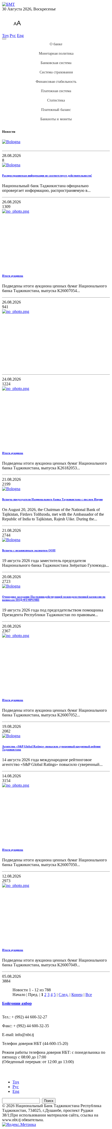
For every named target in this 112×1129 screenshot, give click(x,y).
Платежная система (56, 91)
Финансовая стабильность (56, 82)
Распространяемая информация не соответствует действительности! (47, 175)
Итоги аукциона (12, 275)
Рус (13, 35)
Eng (20, 35)
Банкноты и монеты (56, 119)
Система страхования (56, 72)
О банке (56, 44)
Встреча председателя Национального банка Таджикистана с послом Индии (52, 499)
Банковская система (56, 63)
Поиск (48, 1101)
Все (88, 994)
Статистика (56, 100)
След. (64, 994)
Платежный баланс (56, 110)
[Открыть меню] (4, 39)
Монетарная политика (56, 53)
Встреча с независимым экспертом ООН (28, 550)
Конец (77, 994)
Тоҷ (5, 35)
